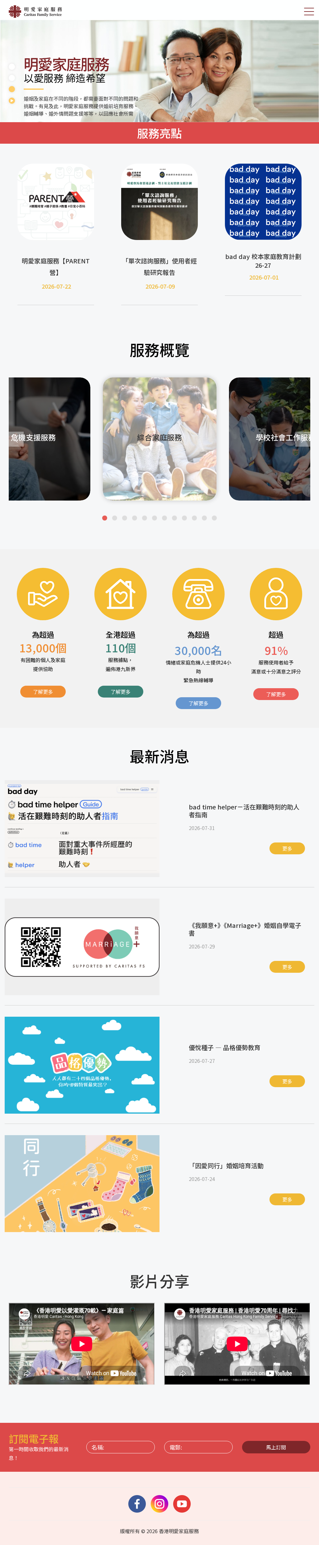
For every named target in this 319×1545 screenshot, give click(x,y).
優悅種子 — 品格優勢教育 (224, 1047)
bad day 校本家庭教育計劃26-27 (263, 261)
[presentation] (16, 439)
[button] (105, 518)
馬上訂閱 (276, 1447)
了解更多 (43, 691)
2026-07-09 (160, 286)
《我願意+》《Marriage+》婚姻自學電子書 (245, 929)
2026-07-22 (56, 286)
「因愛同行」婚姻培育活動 (226, 1165)
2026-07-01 (264, 277)
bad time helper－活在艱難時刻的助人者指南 (244, 810)
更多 (287, 848)
